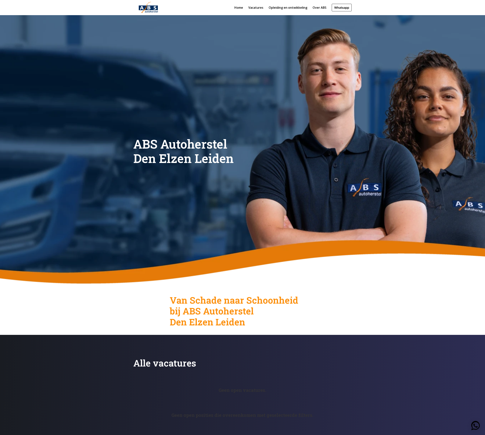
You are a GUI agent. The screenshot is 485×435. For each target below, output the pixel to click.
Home (238, 7)
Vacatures (255, 7)
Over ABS (319, 7)
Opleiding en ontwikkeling (288, 7)
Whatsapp (341, 7)
